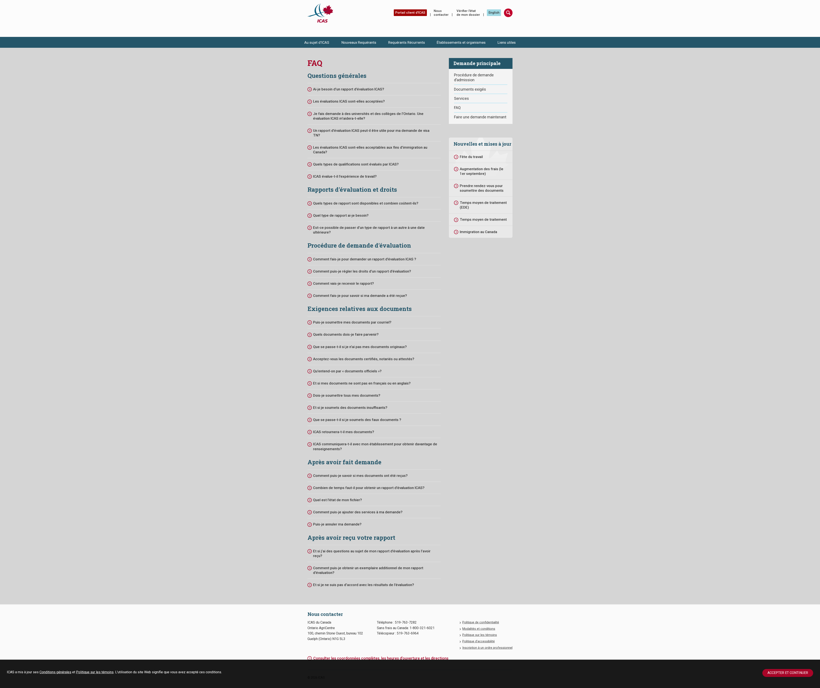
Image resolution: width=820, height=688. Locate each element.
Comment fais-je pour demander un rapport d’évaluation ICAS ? (364, 259)
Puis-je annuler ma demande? (337, 524)
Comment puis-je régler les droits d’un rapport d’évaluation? (362, 271)
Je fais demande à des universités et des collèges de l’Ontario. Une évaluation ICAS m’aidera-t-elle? (368, 116)
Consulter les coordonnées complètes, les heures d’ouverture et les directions (380, 658)
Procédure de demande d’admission (474, 77)
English (494, 13)
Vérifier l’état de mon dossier (468, 13)
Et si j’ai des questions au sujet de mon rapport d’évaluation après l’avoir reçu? (371, 553)
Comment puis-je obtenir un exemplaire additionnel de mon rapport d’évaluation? (368, 570)
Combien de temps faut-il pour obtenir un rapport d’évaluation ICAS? (369, 488)
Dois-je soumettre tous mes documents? (346, 395)
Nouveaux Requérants (358, 42)
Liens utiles (507, 42)
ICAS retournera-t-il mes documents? (343, 432)
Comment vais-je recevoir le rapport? (343, 283)
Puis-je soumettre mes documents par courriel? (352, 322)
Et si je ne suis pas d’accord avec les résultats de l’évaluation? (363, 585)
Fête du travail (471, 157)
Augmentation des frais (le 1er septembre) (481, 171)
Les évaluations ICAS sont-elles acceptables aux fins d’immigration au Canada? (370, 149)
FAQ (457, 107)
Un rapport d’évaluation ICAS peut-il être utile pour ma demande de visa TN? (371, 132)
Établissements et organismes (461, 42)
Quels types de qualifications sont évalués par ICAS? (356, 164)
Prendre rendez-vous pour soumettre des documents (482, 188)
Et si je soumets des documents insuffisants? (350, 407)
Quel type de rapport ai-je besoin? (341, 215)
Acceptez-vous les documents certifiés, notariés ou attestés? (363, 359)
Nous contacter (441, 13)
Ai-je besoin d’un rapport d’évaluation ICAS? (348, 89)
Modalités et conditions (478, 629)
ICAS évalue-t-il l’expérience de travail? (345, 176)
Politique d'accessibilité (478, 641)
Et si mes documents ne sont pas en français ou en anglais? (362, 383)
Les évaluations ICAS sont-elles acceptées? (349, 101)
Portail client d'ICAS (410, 13)
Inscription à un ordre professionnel (487, 648)
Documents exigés (470, 89)
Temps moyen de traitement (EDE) (483, 204)
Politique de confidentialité (480, 622)
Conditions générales (55, 672)
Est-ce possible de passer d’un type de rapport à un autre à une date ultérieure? (369, 229)
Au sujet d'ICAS (316, 42)
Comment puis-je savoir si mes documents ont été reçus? (360, 475)
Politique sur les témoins (95, 672)
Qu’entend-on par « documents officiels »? (347, 371)
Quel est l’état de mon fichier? (337, 500)
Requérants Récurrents (406, 42)
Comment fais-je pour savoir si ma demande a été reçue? (360, 295)
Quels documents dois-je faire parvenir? (346, 334)
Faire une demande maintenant (480, 117)
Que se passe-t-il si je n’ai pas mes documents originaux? (360, 347)
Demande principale (477, 63)
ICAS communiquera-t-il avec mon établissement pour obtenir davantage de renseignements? (375, 446)
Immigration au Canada (478, 232)
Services (461, 98)
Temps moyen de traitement (483, 219)
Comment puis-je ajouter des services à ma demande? (358, 512)
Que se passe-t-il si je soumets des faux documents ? (357, 420)
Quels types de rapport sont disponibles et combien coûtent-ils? (365, 203)
